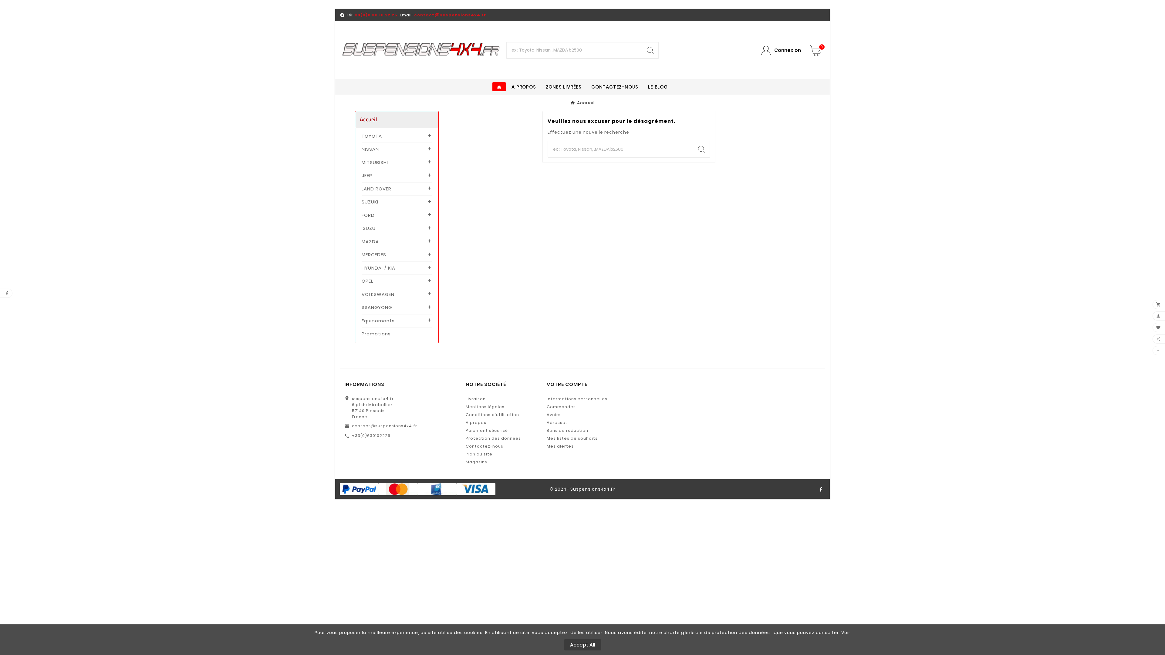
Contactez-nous (484, 446)
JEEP (367, 175)
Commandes (561, 407)
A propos (476, 422)
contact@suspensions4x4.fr (384, 426)
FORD (368, 215)
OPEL (367, 281)
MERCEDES (374, 254)
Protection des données (493, 438)
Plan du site (479, 454)
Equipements (378, 320)
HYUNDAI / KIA (378, 268)
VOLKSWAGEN (378, 294)
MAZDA (370, 241)
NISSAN (370, 149)
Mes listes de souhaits (572, 438)
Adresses (557, 422)
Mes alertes (560, 446)
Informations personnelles (577, 399)
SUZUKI (370, 202)
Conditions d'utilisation (492, 415)
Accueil (368, 119)
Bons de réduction (567, 430)
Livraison (476, 399)
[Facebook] (820, 489)
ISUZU (369, 228)
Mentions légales (485, 407)
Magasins (476, 462)
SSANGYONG (377, 307)
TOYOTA (372, 136)
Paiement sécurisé (487, 430)
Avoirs (554, 415)
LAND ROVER (376, 189)
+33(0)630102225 (371, 435)
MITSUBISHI (375, 162)
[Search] (650, 50)
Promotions (376, 334)
